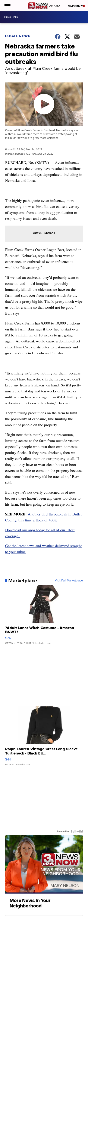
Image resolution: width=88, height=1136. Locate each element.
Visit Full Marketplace (69, 580)
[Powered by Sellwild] (76, 831)
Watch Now (75, 5)
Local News (18, 36)
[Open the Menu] (7, 5)
